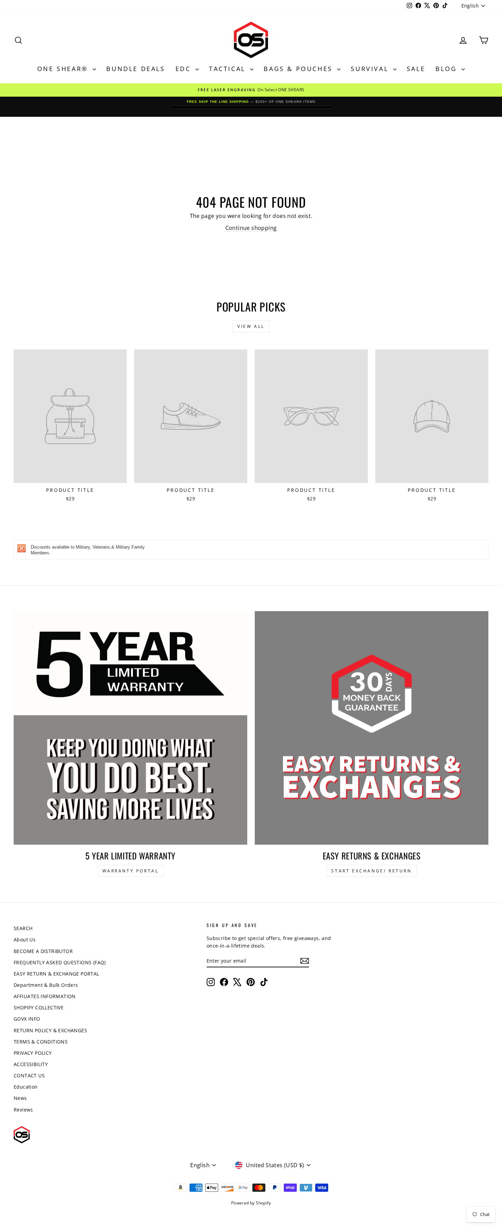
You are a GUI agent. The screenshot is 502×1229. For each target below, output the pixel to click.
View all (251, 326)
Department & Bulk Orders (46, 985)
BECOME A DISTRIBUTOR (43, 951)
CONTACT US (29, 1075)
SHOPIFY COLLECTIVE (39, 1007)
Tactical (228, 69)
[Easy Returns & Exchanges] (371, 728)
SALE (416, 69)
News (20, 1098)
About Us (25, 939)
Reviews (23, 1109)
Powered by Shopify (251, 1203)
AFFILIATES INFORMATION (45, 996)
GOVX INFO (27, 1019)
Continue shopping (251, 228)
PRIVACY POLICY (33, 1053)
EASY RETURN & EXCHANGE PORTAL (56, 973)
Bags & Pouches (299, 69)
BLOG (447, 69)
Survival (371, 69)
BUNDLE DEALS (135, 69)
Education (26, 1086)
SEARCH (23, 928)
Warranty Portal (130, 871)
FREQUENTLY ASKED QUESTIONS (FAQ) (60, 962)
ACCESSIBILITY (31, 1064)
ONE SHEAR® (64, 69)
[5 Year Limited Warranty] (130, 728)
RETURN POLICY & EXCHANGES (50, 1030)
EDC (185, 69)
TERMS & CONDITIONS (41, 1041)
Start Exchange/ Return (371, 871)
